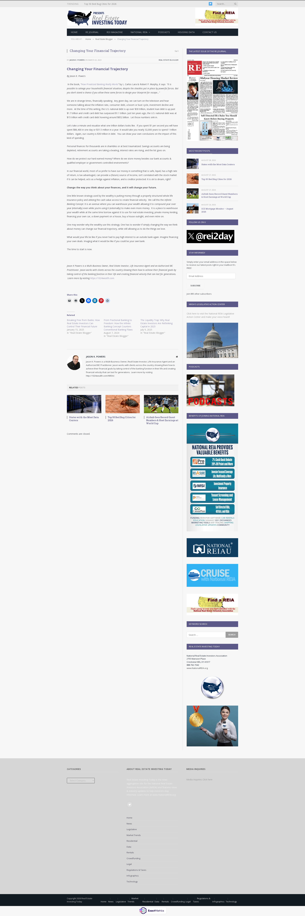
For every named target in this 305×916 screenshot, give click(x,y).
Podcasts (164, 32)
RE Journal (92, 32)
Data (129, 846)
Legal (129, 864)
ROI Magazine (115, 32)
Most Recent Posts (199, 150)
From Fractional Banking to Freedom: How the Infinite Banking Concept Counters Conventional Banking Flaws (118, 325)
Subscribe (195, 285)
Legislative (132, 829)
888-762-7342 (193, 664)
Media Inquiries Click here (199, 779)
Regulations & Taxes (136, 870)
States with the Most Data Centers (84, 419)
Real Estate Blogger (168, 60)
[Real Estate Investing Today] (98, 17)
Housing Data (186, 32)
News (129, 823)
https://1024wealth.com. (102, 278)
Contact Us (210, 32)
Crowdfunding (133, 858)
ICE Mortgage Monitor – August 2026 (217, 210)
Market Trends (134, 835)
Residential (132, 840)
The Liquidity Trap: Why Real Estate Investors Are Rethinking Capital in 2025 (156, 323)
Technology (132, 881)
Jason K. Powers (77, 60)
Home (74, 32)
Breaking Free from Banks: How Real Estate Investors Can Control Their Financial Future (83, 323)
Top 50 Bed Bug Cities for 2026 (100, 4)
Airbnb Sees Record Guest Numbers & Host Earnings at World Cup (162, 420)
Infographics (133, 875)
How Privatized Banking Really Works (99, 84)
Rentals (130, 852)
